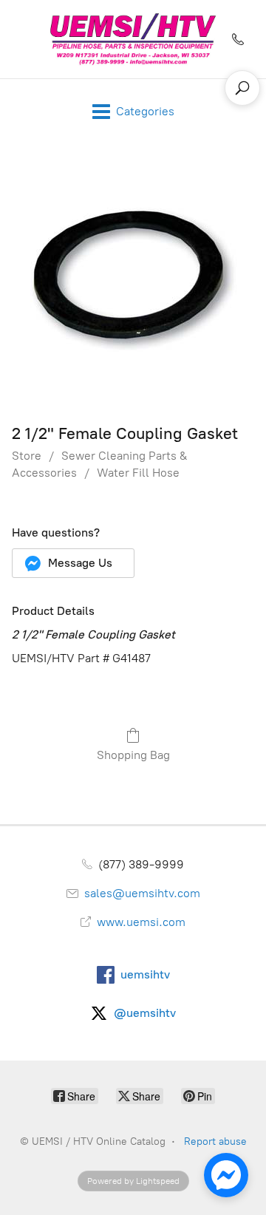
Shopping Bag (133, 755)
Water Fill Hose (138, 473)
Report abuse (215, 1141)
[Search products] (242, 88)
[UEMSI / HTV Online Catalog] (132, 39)
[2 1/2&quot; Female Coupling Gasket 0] (133, 280)
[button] (73, 563)
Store (26, 456)
